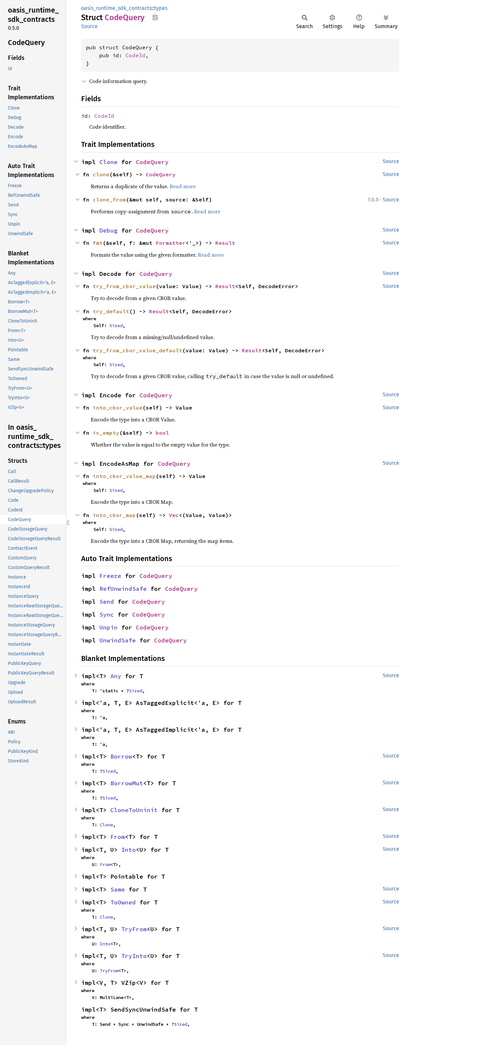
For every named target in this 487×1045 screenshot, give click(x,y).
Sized (116, 325)
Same (117, 889)
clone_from (109, 199)
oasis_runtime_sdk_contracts (116, 8)
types (160, 8)
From (117, 837)
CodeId (135, 55)
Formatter (171, 242)
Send (106, 601)
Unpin (108, 627)
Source (89, 26)
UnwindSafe (117, 640)
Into (128, 849)
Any (115, 676)
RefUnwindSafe (123, 588)
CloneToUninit (134, 810)
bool (162, 432)
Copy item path (155, 17)
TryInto (134, 956)
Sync (106, 614)
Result (225, 242)
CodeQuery (152, 162)
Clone (108, 162)
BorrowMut (126, 783)
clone (101, 174)
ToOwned (123, 902)
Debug (108, 230)
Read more (183, 186)
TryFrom (134, 929)
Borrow (121, 756)
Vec (174, 515)
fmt (98, 242)
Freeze (110, 576)
